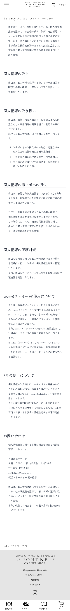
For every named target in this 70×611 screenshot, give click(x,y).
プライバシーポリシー (35, 575)
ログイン (62, 4)
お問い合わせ (35, 584)
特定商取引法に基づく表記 (35, 570)
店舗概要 (35, 579)
